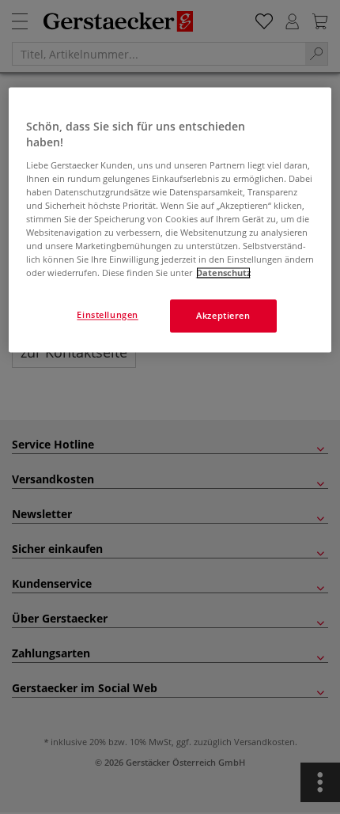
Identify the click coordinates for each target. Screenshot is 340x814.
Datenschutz (223, 273)
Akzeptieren (223, 316)
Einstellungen (107, 315)
